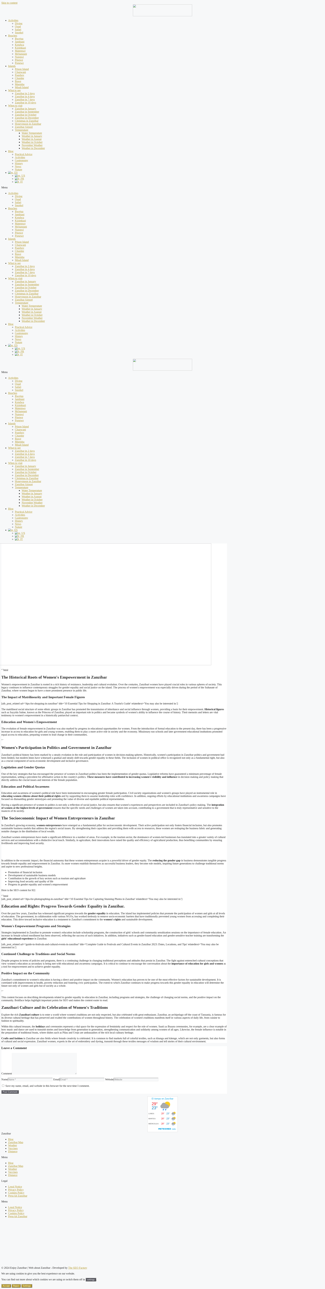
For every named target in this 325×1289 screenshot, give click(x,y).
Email (56, 1079)
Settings (27, 1286)
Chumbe (19, 78)
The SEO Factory (77, 1267)
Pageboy (19, 75)
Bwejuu (19, 38)
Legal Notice (15, 1186)
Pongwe (19, 63)
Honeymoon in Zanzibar (28, 123)
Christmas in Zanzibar (26, 120)
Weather (12, 1145)
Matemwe (20, 50)
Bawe (18, 81)
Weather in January (32, 136)
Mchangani (21, 53)
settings (91, 1279)
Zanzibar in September (27, 111)
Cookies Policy (16, 1192)
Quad (18, 26)
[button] (162, 187)
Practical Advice (23, 154)
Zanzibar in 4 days (25, 96)
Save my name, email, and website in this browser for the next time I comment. (47, 1085)
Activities (13, 20)
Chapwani (20, 72)
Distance (12, 1151)
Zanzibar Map (15, 1142)
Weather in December (33, 148)
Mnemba (19, 84)
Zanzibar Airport (24, 126)
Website (109, 1079)
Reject (16, 1286)
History (19, 163)
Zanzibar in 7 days (25, 99)
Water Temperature (32, 133)
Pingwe (19, 60)
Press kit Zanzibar (17, 1195)
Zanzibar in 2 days (25, 93)
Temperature (21, 130)
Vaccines (13, 1148)
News (18, 166)
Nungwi (19, 56)
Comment (6, 1073)
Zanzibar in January (25, 108)
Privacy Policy (16, 1189)
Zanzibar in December (27, 117)
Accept (6, 1286)
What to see (14, 90)
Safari (18, 29)
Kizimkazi (20, 47)
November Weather (32, 145)
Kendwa (19, 44)
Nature (18, 169)
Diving (18, 23)
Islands (12, 66)
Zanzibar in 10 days (25, 102)
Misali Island (22, 87)
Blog (10, 151)
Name (4, 1079)
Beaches (12, 35)
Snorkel (19, 32)
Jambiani (19, 41)
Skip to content (9, 2)
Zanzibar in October (25, 114)
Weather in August (31, 139)
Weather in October (32, 142)
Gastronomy (21, 160)
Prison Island (22, 69)
